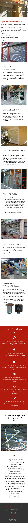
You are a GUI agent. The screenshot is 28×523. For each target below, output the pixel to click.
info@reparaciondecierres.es (15, 511)
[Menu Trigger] (26, 5)
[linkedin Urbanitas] (15, 520)
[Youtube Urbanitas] (12, 520)
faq (14, 456)
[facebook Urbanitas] (10, 520)
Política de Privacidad (14, 513)
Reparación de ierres (14, 2)
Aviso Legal (14, 512)
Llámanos (14, 496)
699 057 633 (14, 5)
